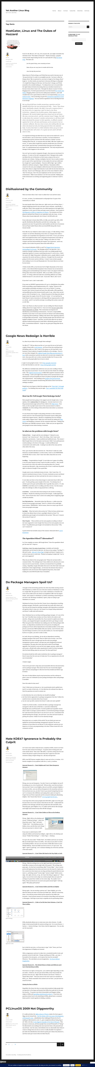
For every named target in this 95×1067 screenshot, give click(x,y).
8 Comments (9, 356)
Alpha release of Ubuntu (42, 1014)
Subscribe (72, 10)
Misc (11, 595)
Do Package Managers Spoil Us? (29, 582)
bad (13, 351)
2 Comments (9, 66)
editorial (11, 205)
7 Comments (9, 1027)
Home (54, 10)
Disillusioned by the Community (29, 189)
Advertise (80, 10)
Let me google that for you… (50, 797)
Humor (7, 755)
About (59, 10)
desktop (13, 204)
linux (7, 64)
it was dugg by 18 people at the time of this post (46, 1022)
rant (9, 64)
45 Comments (9, 600)
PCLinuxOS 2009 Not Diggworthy (30, 1008)
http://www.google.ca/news (48, 365)
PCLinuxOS (15, 1023)
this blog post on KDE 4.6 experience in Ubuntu (35, 212)
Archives (86, 10)
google (13, 352)
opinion (7, 598)
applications (8, 351)
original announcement (35, 372)
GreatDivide (8, 61)
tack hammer (38, 347)
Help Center (55, 404)
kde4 (10, 758)
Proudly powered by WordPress (24, 1054)
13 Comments (9, 209)
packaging (12, 598)
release (10, 1025)
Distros (7, 205)
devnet (7, 57)
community (8, 204)
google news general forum (52, 378)
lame (7, 760)
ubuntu (14, 1025)
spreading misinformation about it (43, 994)
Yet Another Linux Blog (17, 10)
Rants (12, 64)
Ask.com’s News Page (38, 552)
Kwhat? (14, 758)
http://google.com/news (49, 363)
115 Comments (9, 762)
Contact (65, 10)
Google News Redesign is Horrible (30, 336)
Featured (8, 595)
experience (8, 63)
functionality (9, 352)
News (17, 352)
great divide (14, 63)
